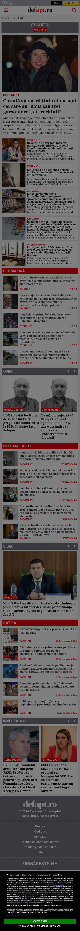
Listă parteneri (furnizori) (15, 915)
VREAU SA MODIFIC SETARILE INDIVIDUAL (39, 926)
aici (20, 897)
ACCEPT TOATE (40, 921)
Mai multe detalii (58, 885)
